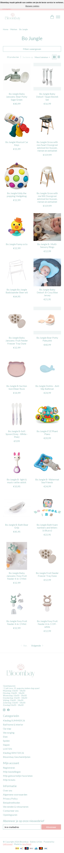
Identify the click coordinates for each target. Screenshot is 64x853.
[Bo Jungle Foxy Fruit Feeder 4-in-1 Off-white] (47, 604)
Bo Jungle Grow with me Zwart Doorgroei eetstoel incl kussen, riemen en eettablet (47, 146)
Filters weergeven (32, 49)
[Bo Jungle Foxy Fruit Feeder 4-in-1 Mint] (17, 604)
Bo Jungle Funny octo (17, 244)
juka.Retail (26, 844)
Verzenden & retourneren (15, 806)
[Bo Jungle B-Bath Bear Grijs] (17, 507)
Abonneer (51, 827)
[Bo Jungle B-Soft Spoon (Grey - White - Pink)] (17, 414)
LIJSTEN (7, 748)
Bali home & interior (13, 724)
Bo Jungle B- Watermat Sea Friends (47, 481)
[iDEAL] (17, 848)
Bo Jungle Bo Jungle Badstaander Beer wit (17, 291)
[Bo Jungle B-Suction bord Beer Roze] (17, 369)
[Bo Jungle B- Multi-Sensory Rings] (47, 227)
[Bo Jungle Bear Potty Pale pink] (47, 320)
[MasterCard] (41, 848)
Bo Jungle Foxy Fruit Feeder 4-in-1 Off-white (47, 624)
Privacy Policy (10, 798)
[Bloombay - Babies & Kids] (13, 16)
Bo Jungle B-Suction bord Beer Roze (16, 387)
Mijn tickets (9, 779)
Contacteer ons (11, 810)
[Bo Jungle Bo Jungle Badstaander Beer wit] (17, 272)
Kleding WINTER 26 (13, 752)
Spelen (6, 740)
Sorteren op (28, 57)
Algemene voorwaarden (15, 794)
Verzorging (8, 732)
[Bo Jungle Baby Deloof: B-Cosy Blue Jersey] (47, 272)
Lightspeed (8, 844)
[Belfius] (31, 848)
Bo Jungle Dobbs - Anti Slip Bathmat (47, 387)
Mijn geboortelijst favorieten (18, 775)
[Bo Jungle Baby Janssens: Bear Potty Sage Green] (17, 77)
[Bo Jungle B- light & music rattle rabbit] (17, 462)
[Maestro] (27, 848)
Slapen (6, 744)
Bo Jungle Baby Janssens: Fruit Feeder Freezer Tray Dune (17, 340)
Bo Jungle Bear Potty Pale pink (47, 339)
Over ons (7, 790)
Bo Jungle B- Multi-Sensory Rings (47, 245)
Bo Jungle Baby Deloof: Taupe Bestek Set (47, 96)
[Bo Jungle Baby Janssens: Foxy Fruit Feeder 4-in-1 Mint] (17, 556)
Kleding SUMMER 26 (14, 720)
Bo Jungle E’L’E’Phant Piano (47, 432)
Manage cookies (32, 6)
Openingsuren (10, 814)
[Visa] (46, 848)
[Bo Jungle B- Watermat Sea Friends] (47, 462)
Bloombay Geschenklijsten (16, 756)
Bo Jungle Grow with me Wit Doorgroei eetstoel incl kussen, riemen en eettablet (47, 197)
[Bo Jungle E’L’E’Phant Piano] (47, 414)
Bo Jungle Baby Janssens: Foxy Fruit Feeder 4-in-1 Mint (17, 576)
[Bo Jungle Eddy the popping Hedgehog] (17, 176)
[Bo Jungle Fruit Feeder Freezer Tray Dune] (47, 556)
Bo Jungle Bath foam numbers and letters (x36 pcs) (47, 527)
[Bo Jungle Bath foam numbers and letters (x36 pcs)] (47, 507)
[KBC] (36, 848)
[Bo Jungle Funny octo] (17, 227)
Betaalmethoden (11, 802)
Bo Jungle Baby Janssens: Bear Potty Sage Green (16, 96)
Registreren (9, 767)
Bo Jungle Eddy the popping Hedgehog (17, 194)
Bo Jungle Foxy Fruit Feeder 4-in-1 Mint (16, 622)
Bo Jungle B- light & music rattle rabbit (17, 481)
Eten (5, 736)
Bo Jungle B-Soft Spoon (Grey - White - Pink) (17, 434)
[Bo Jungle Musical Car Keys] (17, 125)
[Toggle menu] (58, 17)
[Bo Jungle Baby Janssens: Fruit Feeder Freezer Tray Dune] (17, 320)
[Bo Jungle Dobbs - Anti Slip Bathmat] (47, 369)
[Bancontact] (22, 848)
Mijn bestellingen (12, 771)
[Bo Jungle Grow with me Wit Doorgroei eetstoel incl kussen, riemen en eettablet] (47, 176)
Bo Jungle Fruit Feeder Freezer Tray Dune (47, 574)
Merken (13, 29)
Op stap (7, 728)
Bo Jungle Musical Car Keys (16, 143)
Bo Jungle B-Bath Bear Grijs (16, 526)
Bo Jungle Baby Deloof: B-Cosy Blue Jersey (47, 292)
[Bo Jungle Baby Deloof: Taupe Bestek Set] (47, 77)
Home (5, 29)
